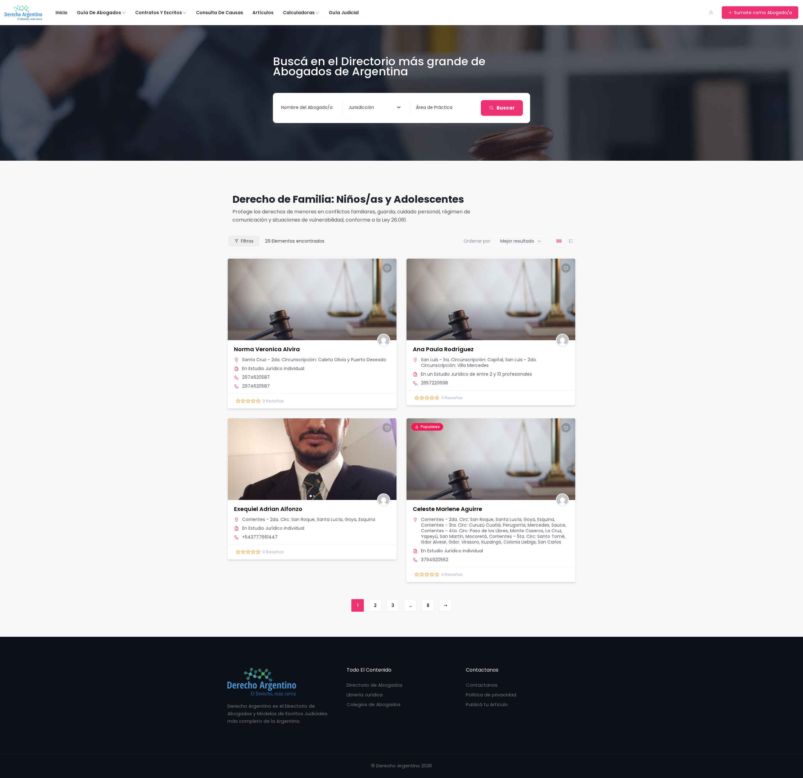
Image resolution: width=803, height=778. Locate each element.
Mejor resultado (517, 241)
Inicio (61, 12)
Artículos (263, 12)
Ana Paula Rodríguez (443, 349)
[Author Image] (383, 340)
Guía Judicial (344, 12)
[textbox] (361, 107)
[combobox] (374, 107)
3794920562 (434, 559)
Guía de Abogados (99, 12)
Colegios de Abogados (374, 704)
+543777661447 (260, 537)
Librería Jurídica (365, 694)
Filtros (247, 241)
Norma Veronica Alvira (267, 349)
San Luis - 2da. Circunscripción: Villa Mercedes (479, 362)
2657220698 (434, 383)
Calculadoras (299, 12)
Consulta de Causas (219, 12)
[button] (235, 459)
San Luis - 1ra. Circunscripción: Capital (462, 360)
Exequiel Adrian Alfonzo (268, 509)
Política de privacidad (491, 694)
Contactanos (481, 685)
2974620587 (256, 377)
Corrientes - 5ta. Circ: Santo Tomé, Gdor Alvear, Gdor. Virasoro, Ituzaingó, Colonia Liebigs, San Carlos (493, 539)
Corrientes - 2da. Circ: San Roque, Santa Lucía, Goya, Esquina (308, 519)
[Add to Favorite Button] (387, 268)
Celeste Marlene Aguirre (447, 509)
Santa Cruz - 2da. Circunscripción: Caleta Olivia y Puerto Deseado (314, 360)
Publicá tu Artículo (487, 704)
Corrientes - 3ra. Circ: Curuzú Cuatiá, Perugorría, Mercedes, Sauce (493, 525)
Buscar (506, 108)
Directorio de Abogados (374, 685)
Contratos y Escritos (158, 12)
